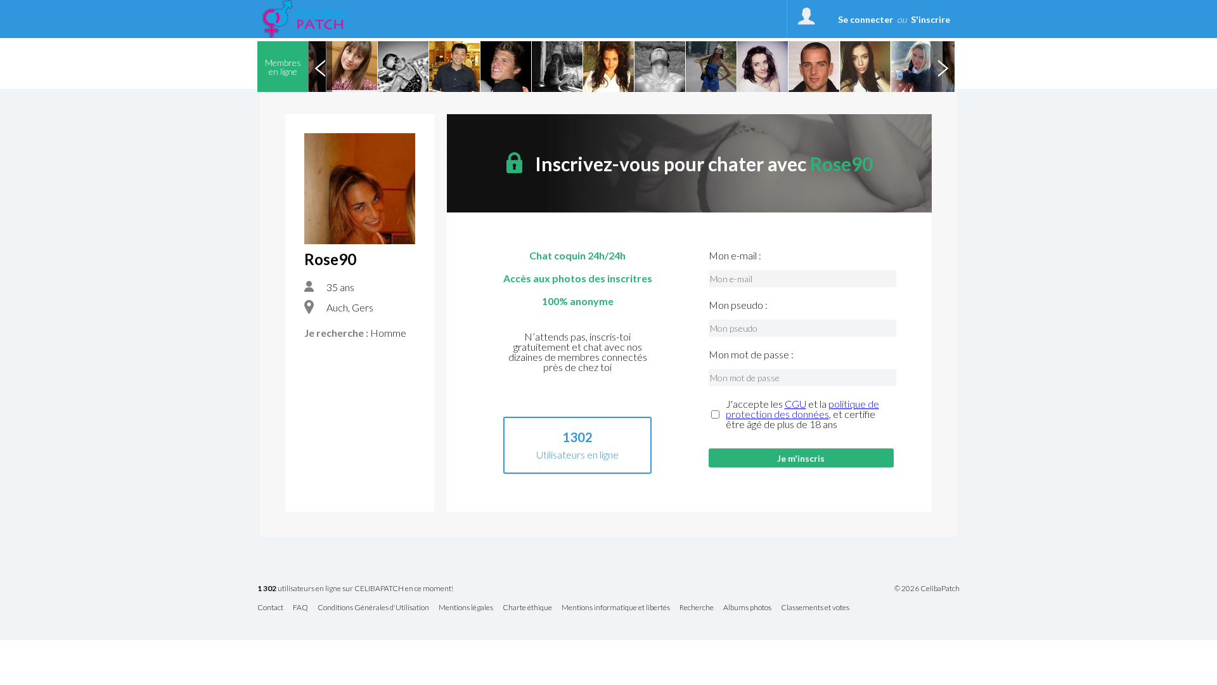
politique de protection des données (802, 409)
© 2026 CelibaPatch (927, 588)
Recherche (696, 608)
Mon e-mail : (735, 256)
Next (942, 66)
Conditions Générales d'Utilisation (373, 608)
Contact (270, 608)
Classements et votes (815, 608)
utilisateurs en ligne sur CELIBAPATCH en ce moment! (355, 589)
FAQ (300, 608)
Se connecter (865, 19)
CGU (795, 404)
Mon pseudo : (738, 305)
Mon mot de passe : (751, 354)
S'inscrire (930, 19)
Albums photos (747, 608)
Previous (320, 66)
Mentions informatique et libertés (616, 608)
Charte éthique (527, 608)
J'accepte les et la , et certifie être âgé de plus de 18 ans (802, 414)
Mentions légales (466, 608)
